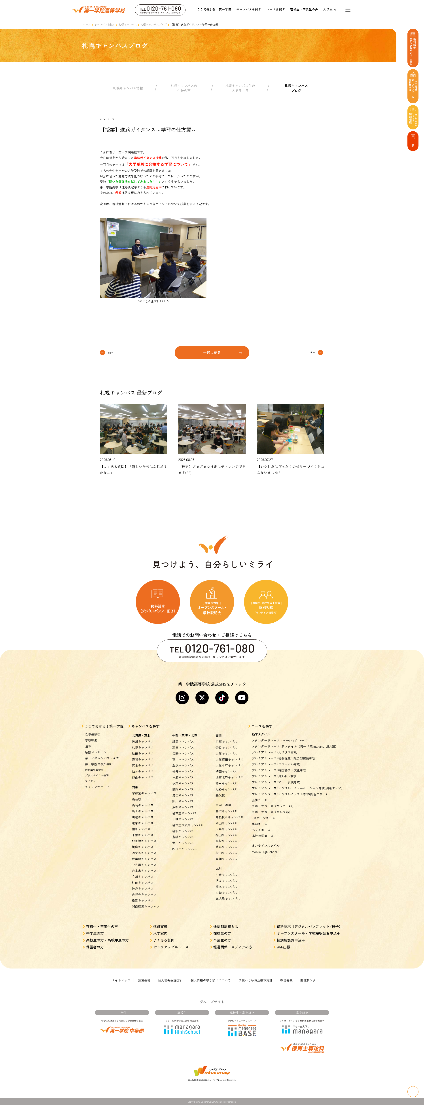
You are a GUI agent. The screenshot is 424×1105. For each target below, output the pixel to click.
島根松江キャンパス (229, 817)
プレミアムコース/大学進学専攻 (274, 752)
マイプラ (90, 781)
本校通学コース (262, 836)
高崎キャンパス (142, 805)
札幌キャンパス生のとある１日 (240, 88)
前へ (111, 352)
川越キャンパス (142, 817)
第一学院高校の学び (99, 764)
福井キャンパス (183, 771)
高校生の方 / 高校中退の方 (107, 940)
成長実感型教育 (94, 770)
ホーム (87, 24)
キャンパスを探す (248, 9)
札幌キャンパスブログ (153, 24)
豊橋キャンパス (183, 837)
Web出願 (283, 947)
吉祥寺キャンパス (144, 894)
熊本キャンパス (226, 886)
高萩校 (136, 799)
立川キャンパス (142, 876)
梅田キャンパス (226, 771)
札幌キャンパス (128, 24)
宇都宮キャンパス (144, 793)
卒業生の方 (222, 940)
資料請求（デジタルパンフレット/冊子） (309, 926)
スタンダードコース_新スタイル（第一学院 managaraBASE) (294, 746)
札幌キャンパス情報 (128, 88)
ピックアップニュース (171, 947)
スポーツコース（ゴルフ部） (272, 812)
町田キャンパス (142, 882)
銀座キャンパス (142, 847)
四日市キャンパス (184, 849)
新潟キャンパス (183, 741)
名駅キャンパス (183, 831)
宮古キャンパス (142, 765)
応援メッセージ (96, 752)
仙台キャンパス (142, 771)
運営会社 (144, 980)
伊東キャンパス (183, 783)
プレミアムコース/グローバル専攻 (276, 764)
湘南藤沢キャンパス (146, 906)
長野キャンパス (183, 753)
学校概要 (91, 740)
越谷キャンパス (142, 823)
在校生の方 (222, 933)
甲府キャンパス (183, 777)
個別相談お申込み (291, 940)
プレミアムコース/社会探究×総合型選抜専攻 (283, 758)
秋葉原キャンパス (144, 859)
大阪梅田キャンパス (229, 759)
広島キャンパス (226, 829)
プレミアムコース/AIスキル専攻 (274, 776)
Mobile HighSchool (264, 851)
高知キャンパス (226, 859)
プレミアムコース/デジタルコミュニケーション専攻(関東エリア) (297, 788)
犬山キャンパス (183, 843)
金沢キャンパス (183, 765)
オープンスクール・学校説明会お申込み (308, 933)
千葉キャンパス (142, 835)
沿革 (88, 746)
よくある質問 (163, 940)
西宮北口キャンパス (229, 777)
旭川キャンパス (142, 741)
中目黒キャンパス (144, 864)
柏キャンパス (141, 829)
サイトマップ (121, 980)
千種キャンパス (183, 819)
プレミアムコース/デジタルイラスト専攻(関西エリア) (289, 794)
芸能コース (259, 800)
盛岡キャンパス (142, 759)
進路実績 (160, 926)
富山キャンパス (183, 759)
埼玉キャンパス (142, 811)
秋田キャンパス (142, 753)
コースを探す (275, 9)
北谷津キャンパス (144, 841)
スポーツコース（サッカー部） (273, 806)
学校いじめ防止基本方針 (255, 980)
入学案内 (329, 9)
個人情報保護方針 (170, 980)
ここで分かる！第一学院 (214, 9)
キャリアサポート (97, 787)
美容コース (259, 824)
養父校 (220, 795)
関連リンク (308, 980)
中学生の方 (95, 933)
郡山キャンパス (142, 777)
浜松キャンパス (183, 807)
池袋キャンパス (142, 888)
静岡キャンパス (183, 789)
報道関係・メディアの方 (232, 947)
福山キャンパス (226, 835)
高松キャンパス (226, 841)
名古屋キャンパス (184, 813)
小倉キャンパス (226, 874)
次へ (313, 352)
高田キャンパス (183, 747)
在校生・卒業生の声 (304, 9)
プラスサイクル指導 (97, 775)
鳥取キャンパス (226, 811)
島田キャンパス (183, 795)
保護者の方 (95, 947)
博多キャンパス (226, 880)
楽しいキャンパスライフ (102, 758)
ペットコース (261, 830)
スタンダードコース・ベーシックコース (279, 740)
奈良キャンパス (226, 747)
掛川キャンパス (183, 801)
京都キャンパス (226, 741)
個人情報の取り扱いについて (211, 980)
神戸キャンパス (226, 783)
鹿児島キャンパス (228, 898)
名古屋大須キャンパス (187, 825)
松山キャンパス (226, 853)
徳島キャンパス (226, 847)
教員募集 (286, 980)
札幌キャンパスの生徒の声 (184, 88)
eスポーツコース (263, 818)
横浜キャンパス (142, 900)
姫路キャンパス (226, 789)
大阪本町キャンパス (229, 765)
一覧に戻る (212, 352)
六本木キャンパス (144, 870)
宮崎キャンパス (226, 892)
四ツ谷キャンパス (144, 853)
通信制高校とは (225, 926)
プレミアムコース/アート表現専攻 (276, 782)
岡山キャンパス (226, 823)
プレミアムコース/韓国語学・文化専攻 (279, 770)
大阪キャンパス (226, 753)
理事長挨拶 (92, 734)
